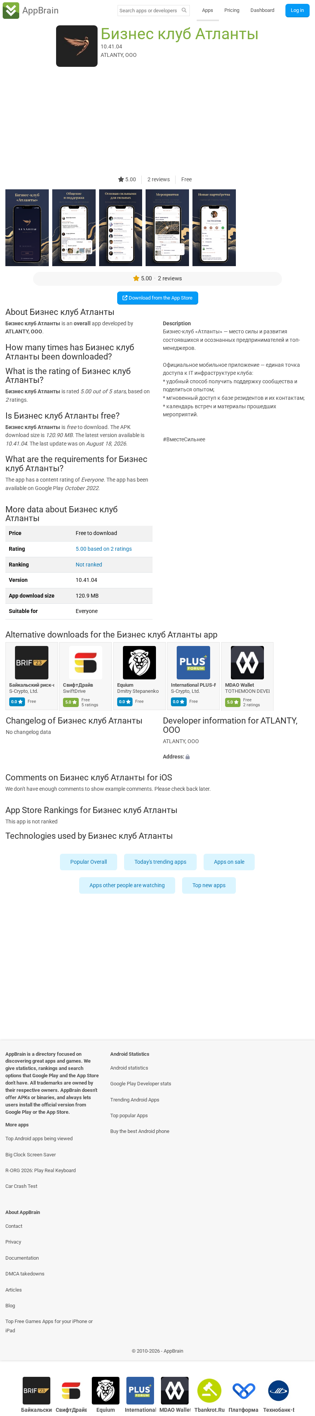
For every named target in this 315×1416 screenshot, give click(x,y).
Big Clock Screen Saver (30, 1155)
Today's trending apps (161, 862)
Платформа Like (244, 1410)
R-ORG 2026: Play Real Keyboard (40, 1170)
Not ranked (89, 564)
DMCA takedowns (25, 1274)
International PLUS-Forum (193, 685)
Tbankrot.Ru (209, 1410)
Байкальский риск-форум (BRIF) (31, 685)
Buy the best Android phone (139, 1131)
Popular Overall (89, 862)
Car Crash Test (21, 1186)
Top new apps (208, 885)
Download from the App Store (160, 298)
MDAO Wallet (239, 685)
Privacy (13, 1242)
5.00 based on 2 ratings (104, 549)
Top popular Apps (129, 1115)
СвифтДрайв (78, 685)
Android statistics (129, 1068)
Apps (207, 10)
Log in (297, 10)
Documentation (22, 1258)
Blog (10, 1305)
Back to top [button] (298, 1353)
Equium (125, 685)
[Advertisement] (157, 122)
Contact (13, 1226)
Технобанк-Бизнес (278, 1410)
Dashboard (262, 10)
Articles (13, 1290)
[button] (236, 757)
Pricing (231, 10)
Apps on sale (229, 862)
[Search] (184, 10)
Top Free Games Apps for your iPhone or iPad (49, 1325)
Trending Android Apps (134, 1100)
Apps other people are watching (127, 885)
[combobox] (148, 10)
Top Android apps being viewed (39, 1138)
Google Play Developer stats (140, 1083)
